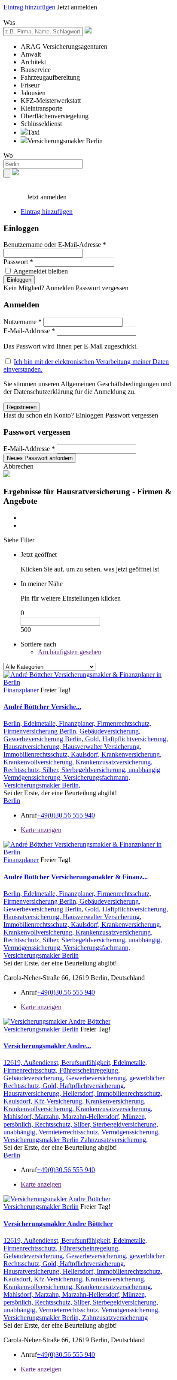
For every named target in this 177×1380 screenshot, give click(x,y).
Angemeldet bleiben (40, 271)
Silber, (52, 769)
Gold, (93, 739)
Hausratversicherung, (33, 746)
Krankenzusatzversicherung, (114, 762)
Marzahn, (48, 1116)
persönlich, (19, 1124)
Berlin (11, 800)
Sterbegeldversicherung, (94, 769)
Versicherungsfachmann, (97, 777)
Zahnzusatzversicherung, (114, 1139)
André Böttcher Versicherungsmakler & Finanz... (75, 877)
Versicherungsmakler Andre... (47, 1045)
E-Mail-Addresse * (29, 330)
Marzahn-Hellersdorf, (92, 1116)
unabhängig (144, 769)
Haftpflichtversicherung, (135, 739)
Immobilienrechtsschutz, (37, 754)
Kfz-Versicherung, (59, 1101)
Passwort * (18, 261)
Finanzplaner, (78, 723)
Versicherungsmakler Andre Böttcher (58, 1223)
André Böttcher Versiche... (42, 706)
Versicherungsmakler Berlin (41, 955)
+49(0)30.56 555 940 (66, 815)
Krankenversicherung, (131, 754)
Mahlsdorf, (19, 1116)
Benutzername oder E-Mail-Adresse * (54, 244)
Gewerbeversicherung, (97, 1078)
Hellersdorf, (80, 1093)
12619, (13, 1062)
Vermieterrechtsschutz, (70, 1132)
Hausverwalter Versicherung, (102, 746)
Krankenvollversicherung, (39, 762)
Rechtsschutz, (23, 769)
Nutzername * (22, 321)
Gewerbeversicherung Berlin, (44, 739)
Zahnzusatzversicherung (115, 1317)
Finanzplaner (21, 690)
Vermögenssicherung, (33, 777)
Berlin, (13, 723)
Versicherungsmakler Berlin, (41, 785)
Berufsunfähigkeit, (87, 1062)
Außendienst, (42, 1062)
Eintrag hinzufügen (29, 7)
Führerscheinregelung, (89, 1070)
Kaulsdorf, (86, 754)
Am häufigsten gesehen (69, 651)
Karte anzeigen (41, 829)
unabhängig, (145, 940)
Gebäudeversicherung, (109, 731)
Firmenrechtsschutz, (124, 723)
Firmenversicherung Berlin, (41, 731)
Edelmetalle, (41, 723)
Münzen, (134, 1116)
